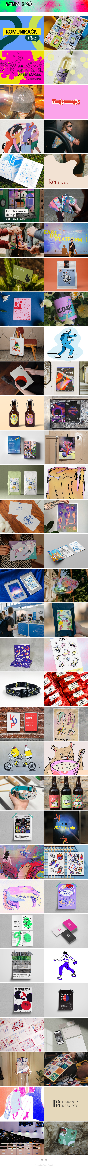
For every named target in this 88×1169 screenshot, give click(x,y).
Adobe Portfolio (48, 1165)
